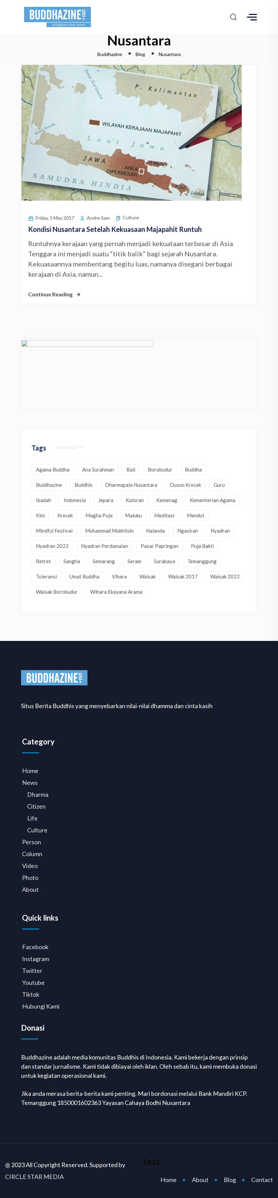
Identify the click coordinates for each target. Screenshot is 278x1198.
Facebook (35, 947)
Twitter (32, 970)
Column (32, 854)
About (30, 889)
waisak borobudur (57, 592)
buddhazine (49, 485)
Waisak (147, 576)
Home (30, 770)
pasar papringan (159, 546)
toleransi (46, 576)
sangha (71, 561)
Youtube (33, 982)
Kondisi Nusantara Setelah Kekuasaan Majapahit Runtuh (115, 229)
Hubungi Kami (40, 1006)
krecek (65, 515)
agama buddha (53, 469)
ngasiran (187, 531)
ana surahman (98, 469)
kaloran (135, 500)
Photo (30, 877)
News (30, 782)
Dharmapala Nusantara (131, 485)
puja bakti (202, 546)
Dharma (37, 794)
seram (134, 561)
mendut (195, 515)
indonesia (75, 500)
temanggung (202, 561)
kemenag (166, 500)
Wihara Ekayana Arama (116, 592)
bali (130, 469)
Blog (230, 1179)
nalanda (155, 531)
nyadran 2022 (52, 546)
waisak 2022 (225, 576)
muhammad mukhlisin (109, 531)
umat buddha (84, 576)
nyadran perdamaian (104, 546)
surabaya (164, 561)
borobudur (160, 469)
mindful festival (54, 531)
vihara (119, 576)
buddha (193, 469)
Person (31, 842)
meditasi (164, 515)
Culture (131, 217)
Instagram (35, 958)
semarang (104, 561)
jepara (105, 500)
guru (219, 485)
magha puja (99, 515)
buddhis (84, 485)
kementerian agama (212, 500)
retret (43, 561)
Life (32, 818)
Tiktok (30, 994)
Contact (262, 1179)
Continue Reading (50, 294)
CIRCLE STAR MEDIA (34, 1176)
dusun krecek (185, 485)
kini (40, 515)
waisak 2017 (183, 576)
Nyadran (220, 531)
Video (30, 865)
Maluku (133, 515)
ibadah (43, 500)
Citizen (36, 806)
